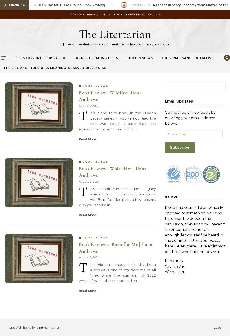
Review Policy (99, 14)
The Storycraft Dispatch (40, 58)
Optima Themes (48, 327)
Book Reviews (139, 58)
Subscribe (179, 147)
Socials (154, 14)
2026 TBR (76, 14)
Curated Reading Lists (95, 58)
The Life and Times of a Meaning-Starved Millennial (55, 68)
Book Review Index (129, 14)
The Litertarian (115, 34)
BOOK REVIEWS (95, 85)
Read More (87, 139)
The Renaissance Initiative (187, 58)
